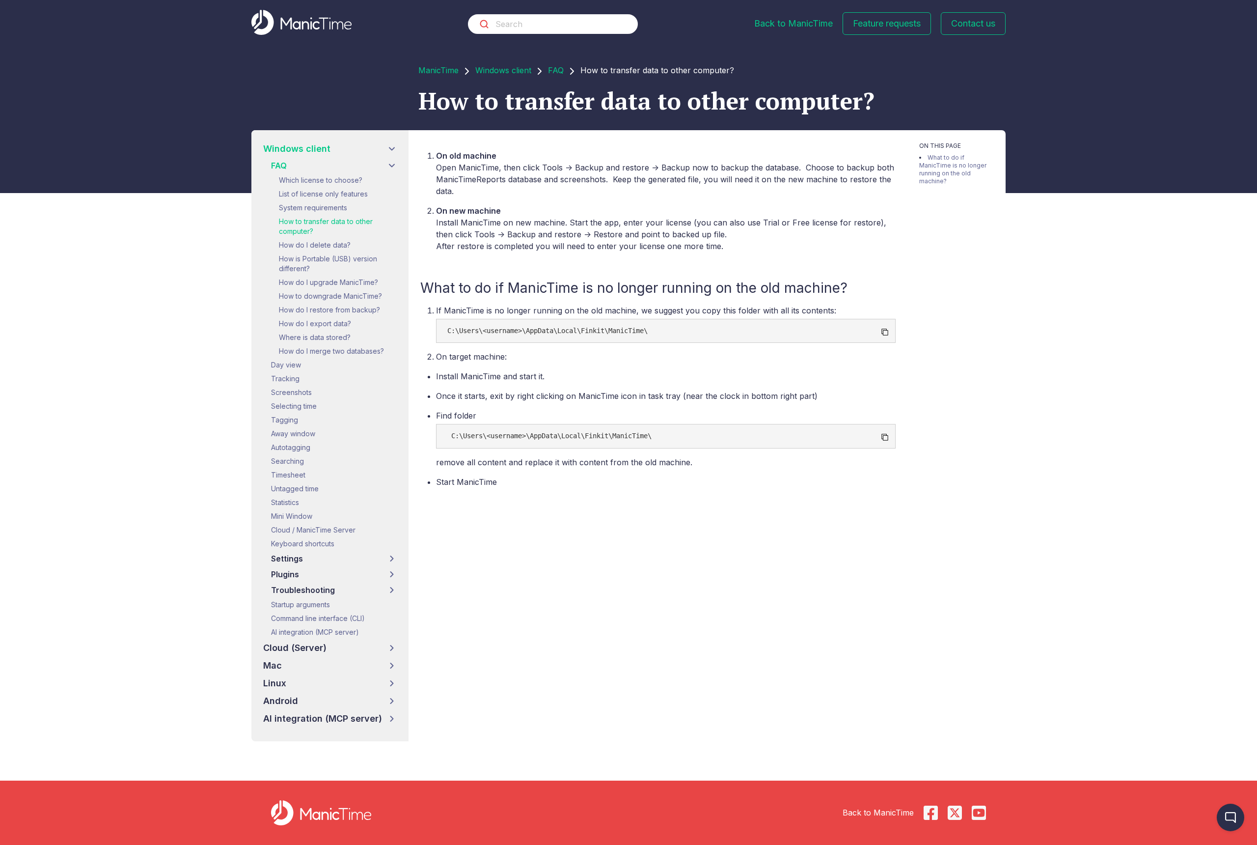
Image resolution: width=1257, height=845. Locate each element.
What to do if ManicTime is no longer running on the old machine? (952, 169)
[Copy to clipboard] (885, 332)
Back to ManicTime (793, 23)
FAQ (556, 70)
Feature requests (887, 23)
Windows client (503, 70)
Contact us (973, 23)
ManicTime (438, 70)
